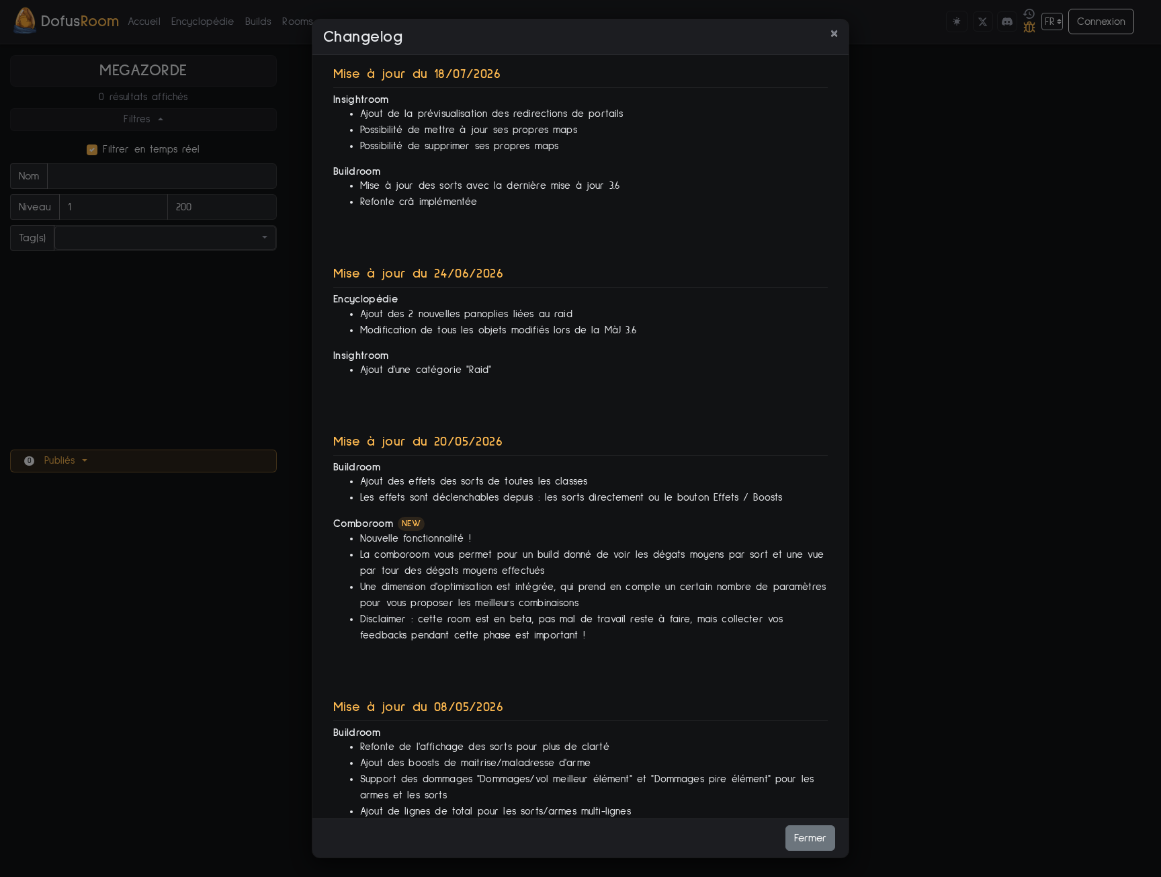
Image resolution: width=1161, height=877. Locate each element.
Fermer (810, 838)
